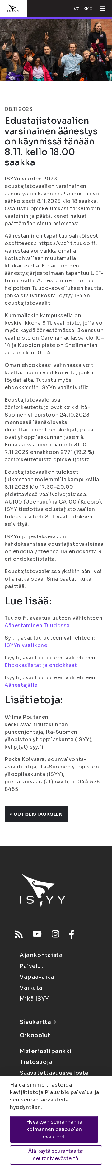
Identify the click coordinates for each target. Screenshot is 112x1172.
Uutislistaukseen (38, 814)
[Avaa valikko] (100, 8)
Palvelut (32, 966)
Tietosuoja (36, 1062)
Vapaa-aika (37, 977)
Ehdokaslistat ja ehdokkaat (41, 665)
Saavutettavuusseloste (54, 1072)
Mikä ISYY (34, 998)
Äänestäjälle (21, 685)
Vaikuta (31, 987)
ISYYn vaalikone (26, 645)
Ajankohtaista (41, 955)
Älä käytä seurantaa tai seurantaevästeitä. (56, 1155)
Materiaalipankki (46, 1051)
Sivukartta (35, 1022)
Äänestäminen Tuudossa (37, 625)
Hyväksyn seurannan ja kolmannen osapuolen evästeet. (54, 1129)
